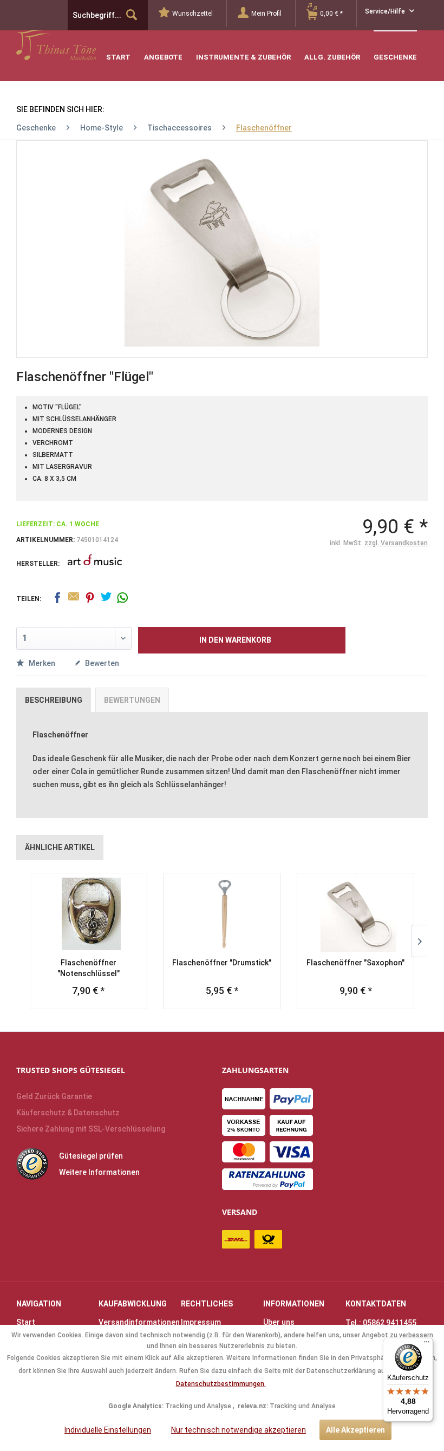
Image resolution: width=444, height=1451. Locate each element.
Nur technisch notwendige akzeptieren (238, 1430)
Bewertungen (132, 700)
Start (25, 1322)
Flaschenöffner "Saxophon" (355, 962)
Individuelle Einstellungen (107, 1430)
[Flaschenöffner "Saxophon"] (355, 914)
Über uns (279, 1322)
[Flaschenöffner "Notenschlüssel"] (88, 914)
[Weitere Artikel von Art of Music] (95, 567)
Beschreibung (53, 700)
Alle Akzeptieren (355, 1430)
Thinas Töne (85, 45)
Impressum (201, 1322)
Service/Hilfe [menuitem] (386, 11)
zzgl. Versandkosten (396, 543)
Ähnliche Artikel (60, 847)
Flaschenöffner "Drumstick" (221, 962)
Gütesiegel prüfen (91, 1156)
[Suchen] (131, 15)
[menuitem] (193, 13)
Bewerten (101, 663)
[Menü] (426, 1344)
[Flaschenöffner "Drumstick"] (222, 914)
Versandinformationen (137, 1322)
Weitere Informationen (99, 1172)
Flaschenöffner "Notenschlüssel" (88, 968)
